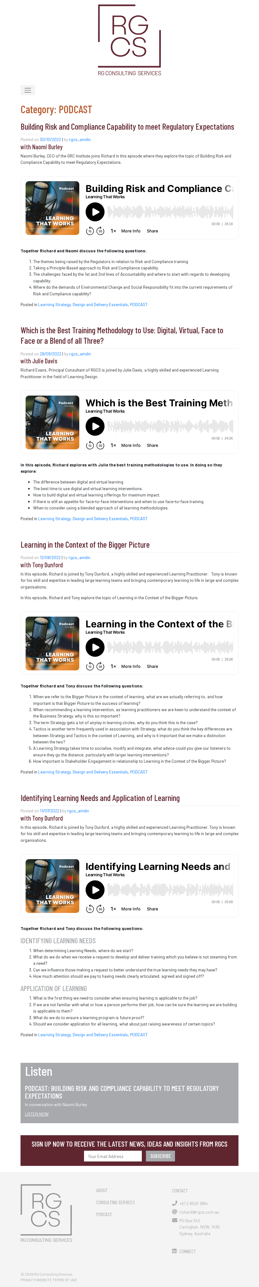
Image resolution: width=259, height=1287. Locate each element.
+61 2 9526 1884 (193, 1203)
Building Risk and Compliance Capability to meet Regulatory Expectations (127, 126)
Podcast (104, 1214)
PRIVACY (28, 1280)
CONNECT (187, 1251)
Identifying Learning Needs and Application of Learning (100, 797)
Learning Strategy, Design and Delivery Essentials (83, 304)
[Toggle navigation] (28, 90)
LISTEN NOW (37, 1114)
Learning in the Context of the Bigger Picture (85, 544)
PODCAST (139, 304)
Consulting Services (115, 1202)
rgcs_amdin (80, 139)
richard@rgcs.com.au (199, 1212)
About (102, 1190)
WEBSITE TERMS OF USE (57, 1280)
